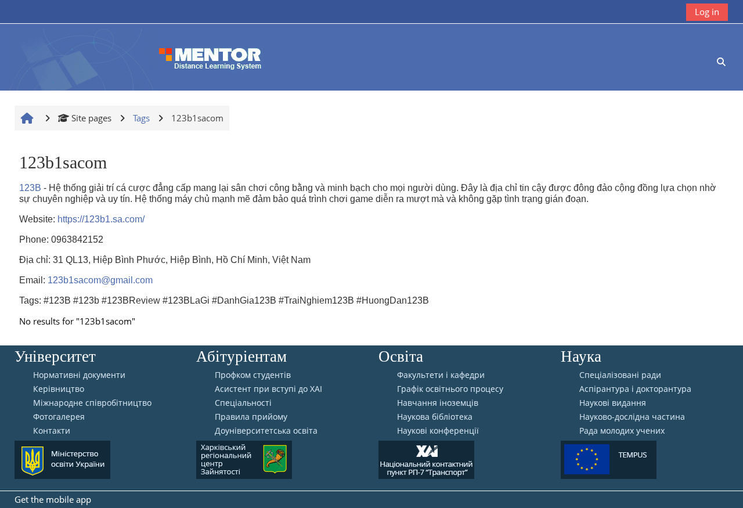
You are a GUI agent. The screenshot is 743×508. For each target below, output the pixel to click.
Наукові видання (612, 403)
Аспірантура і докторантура (635, 389)
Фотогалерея (59, 417)
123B (30, 188)
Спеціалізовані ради (620, 375)
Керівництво (58, 389)
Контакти (51, 431)
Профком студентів (253, 375)
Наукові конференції (438, 431)
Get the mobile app (53, 499)
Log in (707, 11)
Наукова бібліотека (435, 417)
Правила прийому (251, 417)
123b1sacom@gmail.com (100, 280)
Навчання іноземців (437, 403)
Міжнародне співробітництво (92, 403)
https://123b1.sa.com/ (101, 219)
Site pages (91, 118)
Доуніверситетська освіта (266, 431)
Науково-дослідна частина (632, 417)
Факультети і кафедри (441, 375)
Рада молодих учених (622, 431)
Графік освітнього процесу (450, 389)
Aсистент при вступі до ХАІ (268, 389)
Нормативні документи (79, 375)
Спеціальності (243, 403)
